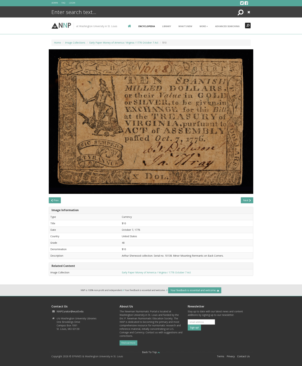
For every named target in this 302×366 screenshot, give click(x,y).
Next (246, 200)
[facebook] (246, 3)
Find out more (128, 342)
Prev (56, 200)
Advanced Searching (227, 26)
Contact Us (243, 356)
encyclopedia (146, 26)
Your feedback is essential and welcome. (193, 290)
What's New (185, 26)
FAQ (63, 2)
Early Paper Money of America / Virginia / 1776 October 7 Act (123, 42)
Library (166, 26)
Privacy (231, 356)
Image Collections (75, 42)
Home (57, 42)
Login (72, 2)
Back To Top (149, 352)
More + (204, 26)
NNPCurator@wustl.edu (70, 311)
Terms (220, 356)
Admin (55, 2)
